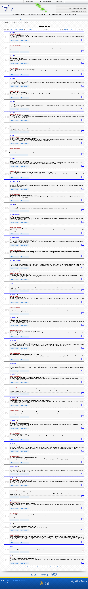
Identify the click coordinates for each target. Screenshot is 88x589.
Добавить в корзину (14, 40)
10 (48, 29)
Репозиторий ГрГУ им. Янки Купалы (18, 14)
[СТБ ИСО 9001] (47, 584)
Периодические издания (57, 14)
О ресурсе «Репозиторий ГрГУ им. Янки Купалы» (77, 8)
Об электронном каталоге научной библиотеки (77, 6)
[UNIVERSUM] (44, 575)
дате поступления (30, 29)
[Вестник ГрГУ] (34, 575)
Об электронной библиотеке (45, 1)
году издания (20, 29)
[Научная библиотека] (54, 574)
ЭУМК (49, 14)
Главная (6, 22)
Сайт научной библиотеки (31, 1)
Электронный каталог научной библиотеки (36, 14)
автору (11, 29)
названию (15, 29)
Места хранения (24, 40)
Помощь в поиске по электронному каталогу (78, 11)
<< (27, 566)
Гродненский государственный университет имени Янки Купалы (15, 580)
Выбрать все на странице (68, 29)
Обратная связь (59, 1)
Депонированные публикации (70, 14)
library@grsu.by (73, 584)
